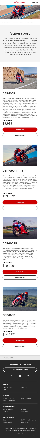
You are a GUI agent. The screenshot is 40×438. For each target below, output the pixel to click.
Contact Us (24, 387)
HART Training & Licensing (28, 420)
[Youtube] (20, 376)
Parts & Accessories (9, 400)
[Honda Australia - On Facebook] (12, 376)
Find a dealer (20, 129)
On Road (23, 409)
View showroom (20, 135)
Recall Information (8, 398)
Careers (5, 390)
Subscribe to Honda (22, 369)
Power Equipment (8, 422)
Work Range (24, 411)
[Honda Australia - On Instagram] (28, 376)
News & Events (7, 387)
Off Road (5, 411)
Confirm (35, 436)
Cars (4, 420)
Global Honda (24, 422)
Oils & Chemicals (26, 398)
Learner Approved (8, 409)
